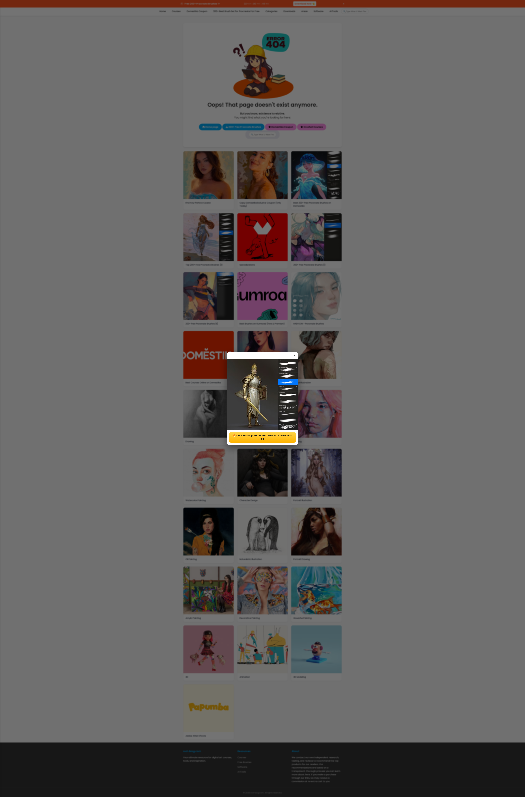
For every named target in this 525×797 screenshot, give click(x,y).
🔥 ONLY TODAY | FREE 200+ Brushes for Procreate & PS (262, 437)
